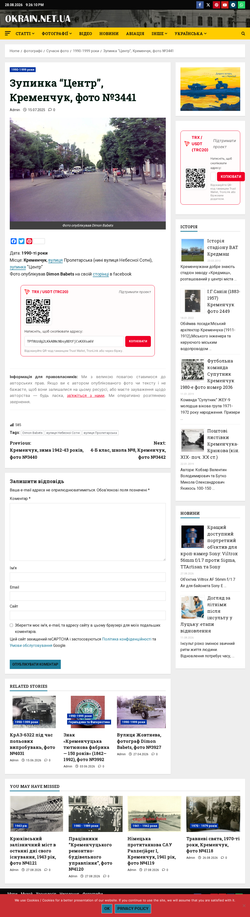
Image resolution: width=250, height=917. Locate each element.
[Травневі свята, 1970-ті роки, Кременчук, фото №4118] (213, 814)
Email (14, 587)
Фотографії (55, 33)
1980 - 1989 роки (86, 826)
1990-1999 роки (22, 69)
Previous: (46, 450)
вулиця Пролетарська (100, 433)
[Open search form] (243, 33)
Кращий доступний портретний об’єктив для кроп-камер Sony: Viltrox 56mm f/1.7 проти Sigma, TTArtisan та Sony (209, 547)
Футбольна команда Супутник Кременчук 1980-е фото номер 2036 (207, 374)
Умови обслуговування (31, 645)
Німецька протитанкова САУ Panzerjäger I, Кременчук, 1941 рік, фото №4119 (151, 851)
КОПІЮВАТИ (138, 341)
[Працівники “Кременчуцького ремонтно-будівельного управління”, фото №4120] (96, 814)
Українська (189, 33)
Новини (109, 33)
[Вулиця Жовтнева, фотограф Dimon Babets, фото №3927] (141, 712)
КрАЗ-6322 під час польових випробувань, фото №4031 (32, 744)
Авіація (135, 33)
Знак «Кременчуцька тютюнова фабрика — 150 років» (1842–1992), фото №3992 (86, 747)
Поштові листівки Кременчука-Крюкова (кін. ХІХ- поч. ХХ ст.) (209, 444)
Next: (128, 450)
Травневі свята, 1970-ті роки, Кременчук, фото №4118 (213, 845)
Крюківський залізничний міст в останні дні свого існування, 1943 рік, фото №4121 (33, 851)
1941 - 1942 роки (145, 826)
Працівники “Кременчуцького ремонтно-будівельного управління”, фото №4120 (90, 854)
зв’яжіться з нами (85, 395)
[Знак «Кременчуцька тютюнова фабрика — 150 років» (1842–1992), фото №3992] (87, 712)
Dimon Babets (32, 433)
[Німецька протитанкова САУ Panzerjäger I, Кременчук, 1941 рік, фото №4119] (154, 814)
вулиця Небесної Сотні (63, 433)
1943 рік (21, 826)
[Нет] (243, 905)
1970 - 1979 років (204, 826)
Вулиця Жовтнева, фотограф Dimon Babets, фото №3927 (139, 741)
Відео (85, 33)
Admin (15, 110)
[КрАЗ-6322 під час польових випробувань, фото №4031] (34, 712)
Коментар (20, 498)
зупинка (18, 266)
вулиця (55, 260)
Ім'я (13, 568)
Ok (107, 908)
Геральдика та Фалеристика (89, 722)
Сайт (14, 606)
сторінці (101, 274)
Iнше (158, 33)
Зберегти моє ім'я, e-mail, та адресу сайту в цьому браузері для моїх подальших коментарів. (87, 628)
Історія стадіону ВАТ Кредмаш (222, 247)
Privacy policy (132, 908)
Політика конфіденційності (126, 639)
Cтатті (23, 33)
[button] (8, 33)
